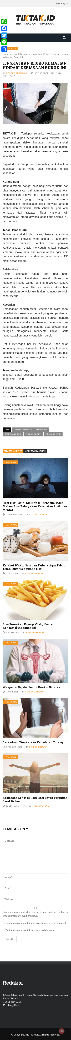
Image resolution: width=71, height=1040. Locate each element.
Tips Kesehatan (53, 434)
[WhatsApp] (4, 21)
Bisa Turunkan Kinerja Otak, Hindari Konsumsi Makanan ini (28, 626)
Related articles (13, 451)
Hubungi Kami (12, 1005)
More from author (35, 451)
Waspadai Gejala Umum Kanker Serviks (31, 687)
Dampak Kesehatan (23, 429)
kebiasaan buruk (13, 434)
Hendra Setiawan (16, 73)
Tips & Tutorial (10, 49)
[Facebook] (4, 28)
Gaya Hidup (41, 429)
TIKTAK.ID (34, 1034)
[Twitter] (4, 35)
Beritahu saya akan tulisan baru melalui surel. (30, 930)
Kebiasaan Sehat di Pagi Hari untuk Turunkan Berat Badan (35, 799)
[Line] (4, 42)
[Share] (4, 49)
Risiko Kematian (33, 434)
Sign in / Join (62, 3)
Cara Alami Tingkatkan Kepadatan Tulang (33, 742)
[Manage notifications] (61, 1031)
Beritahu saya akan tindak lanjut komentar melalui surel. (36, 923)
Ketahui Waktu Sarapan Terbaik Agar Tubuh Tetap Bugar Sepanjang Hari (34, 567)
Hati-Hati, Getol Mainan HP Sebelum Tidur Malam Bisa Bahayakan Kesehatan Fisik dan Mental (35, 506)
